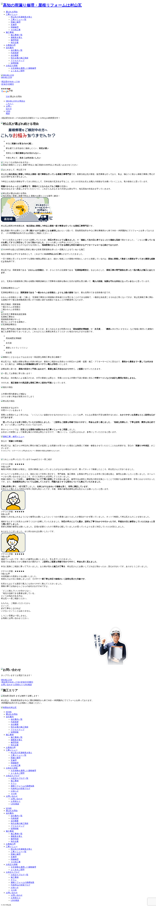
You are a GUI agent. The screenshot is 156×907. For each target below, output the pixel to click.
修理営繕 (15, 40)
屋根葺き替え (16, 37)
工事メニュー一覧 (18, 19)
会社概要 (15, 55)
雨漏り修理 (15, 22)
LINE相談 (15, 804)
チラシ (14, 783)
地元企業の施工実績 (19, 58)
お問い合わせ (12, 796)
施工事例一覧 (16, 35)
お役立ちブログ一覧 (19, 778)
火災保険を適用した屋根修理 (23, 68)
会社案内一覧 (16, 50)
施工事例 (10, 32)
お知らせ (15, 791)
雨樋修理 (15, 27)
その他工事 (15, 30)
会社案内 (10, 48)
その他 (14, 794)
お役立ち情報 (12, 66)
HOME (9, 712)
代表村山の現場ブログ (20, 788)
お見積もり (15, 801)
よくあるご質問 (17, 71)
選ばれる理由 (12, 12)
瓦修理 (14, 25)
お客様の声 (11, 45)
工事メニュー (12, 14)
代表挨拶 (15, 53)
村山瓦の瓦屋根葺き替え (21, 17)
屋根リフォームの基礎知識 (22, 786)
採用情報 (15, 63)
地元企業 (15, 43)
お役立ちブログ (13, 776)
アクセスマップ (17, 60)
